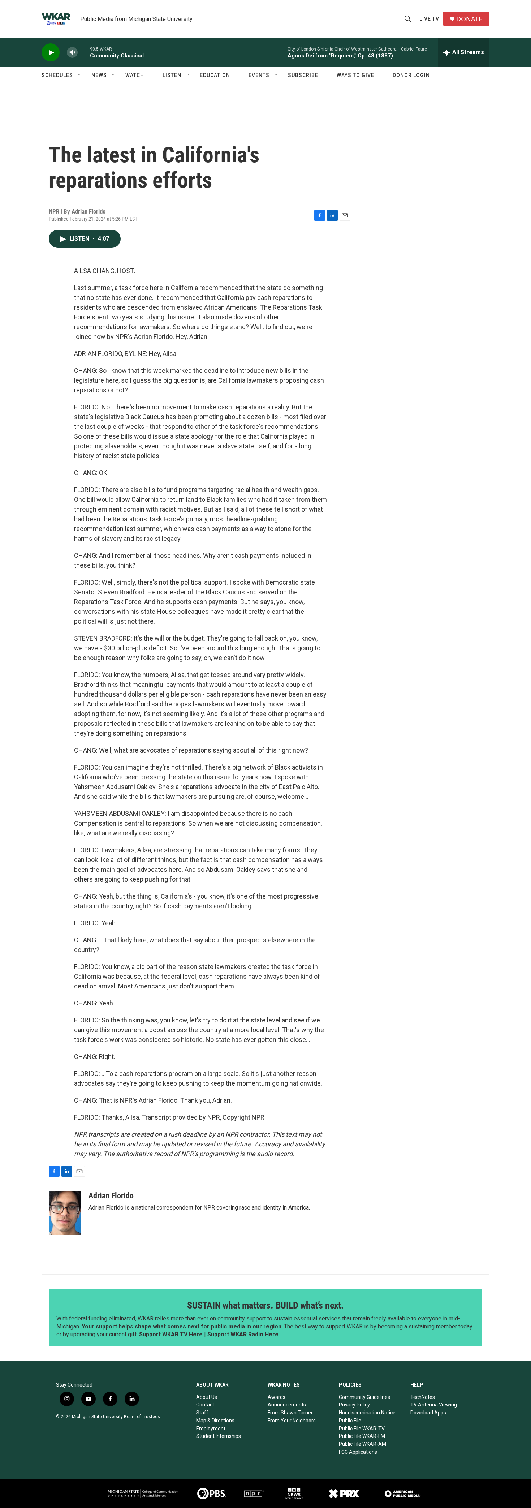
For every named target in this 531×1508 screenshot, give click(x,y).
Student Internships (218, 1436)
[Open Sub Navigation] (79, 75)
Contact (205, 1405)
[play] (50, 52)
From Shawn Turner (290, 1413)
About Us (206, 1397)
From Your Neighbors (292, 1420)
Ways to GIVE (355, 75)
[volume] (72, 52)
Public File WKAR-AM (362, 1444)
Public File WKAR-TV (362, 1428)
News (99, 75)
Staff (202, 1413)
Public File (350, 1420)
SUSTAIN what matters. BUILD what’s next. (265, 1305)
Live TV (429, 19)
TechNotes (422, 1397)
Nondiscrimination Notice (367, 1413)
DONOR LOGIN (411, 75)
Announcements (287, 1405)
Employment (210, 1428)
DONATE (469, 19)
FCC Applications (358, 1452)
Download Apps (428, 1413)
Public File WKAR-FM (362, 1436)
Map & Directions (215, 1420)
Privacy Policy (354, 1405)
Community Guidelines (364, 1397)
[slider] (84, 52)
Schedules (57, 75)
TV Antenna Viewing (433, 1405)
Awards (276, 1397)
